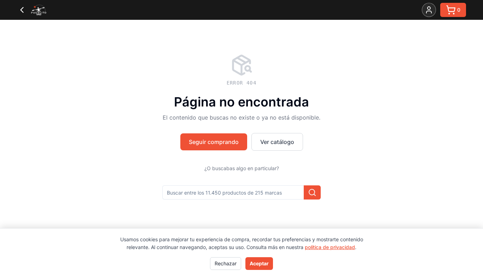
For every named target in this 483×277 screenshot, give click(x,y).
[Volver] (22, 10)
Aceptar (259, 263)
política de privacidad (330, 247)
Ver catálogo (277, 141)
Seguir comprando (214, 141)
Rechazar (226, 263)
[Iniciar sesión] (429, 10)
